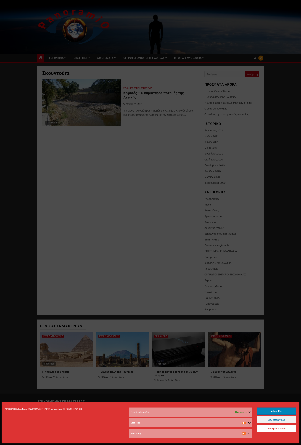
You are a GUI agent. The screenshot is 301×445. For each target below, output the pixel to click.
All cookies (276, 411)
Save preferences (277, 428)
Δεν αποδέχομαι (276, 419)
